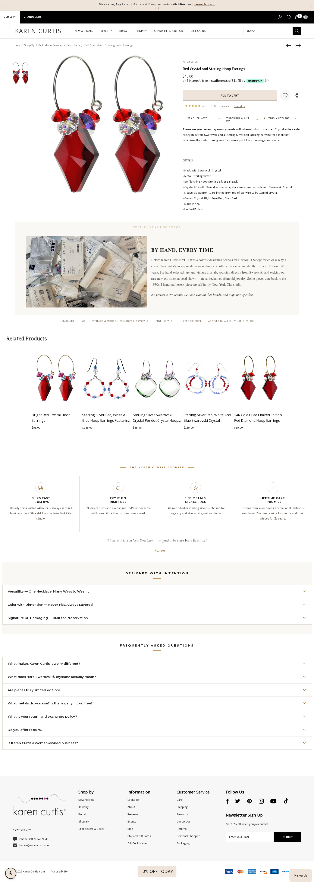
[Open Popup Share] (296, 95)
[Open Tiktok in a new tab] (286, 801)
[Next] (297, 45)
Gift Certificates (138, 843)
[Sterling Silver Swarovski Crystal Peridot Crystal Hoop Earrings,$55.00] (157, 378)
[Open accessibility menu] (10, 873)
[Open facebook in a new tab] (227, 801)
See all (239, 106)
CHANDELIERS (33, 17)
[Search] (297, 31)
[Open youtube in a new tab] (273, 801)
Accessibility (59, 871)
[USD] (305, 17)
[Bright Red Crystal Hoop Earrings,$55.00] (56, 378)
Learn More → (204, 4)
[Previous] (289, 45)
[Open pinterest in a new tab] (249, 801)
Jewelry (10, 17)
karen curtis (190, 61)
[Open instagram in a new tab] (261, 801)
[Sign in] (280, 17)
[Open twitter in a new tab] (237, 801)
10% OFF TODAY (157, 871)
